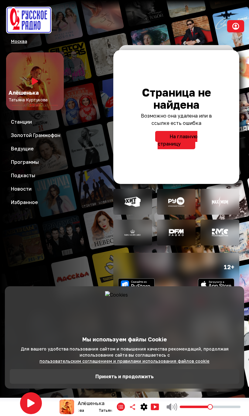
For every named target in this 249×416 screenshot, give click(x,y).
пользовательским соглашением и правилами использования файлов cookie (124, 361)
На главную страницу (177, 140)
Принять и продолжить (124, 376)
